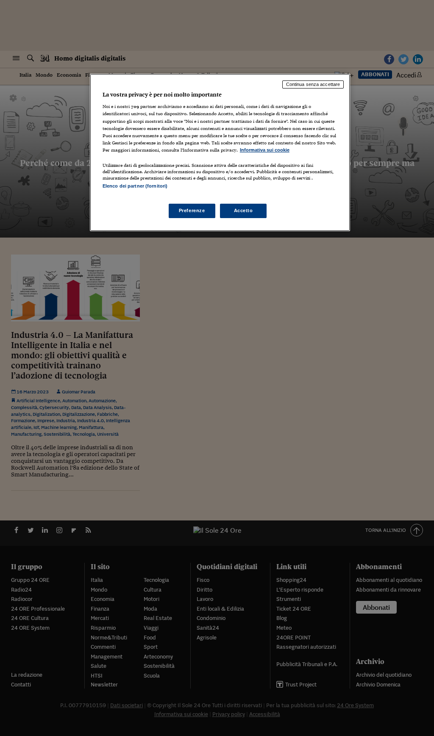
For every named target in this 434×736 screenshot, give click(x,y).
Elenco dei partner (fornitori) (135, 185)
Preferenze (192, 210)
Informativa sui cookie (264, 149)
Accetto (243, 210)
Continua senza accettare (313, 84)
